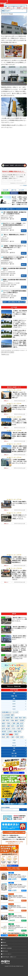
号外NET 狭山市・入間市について (9, 956)
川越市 (12, 737)
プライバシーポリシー (6, 954)
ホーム (3, 939)
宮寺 (2, 352)
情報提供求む (5, 945)
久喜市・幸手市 (5, 720)
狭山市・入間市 (5, 737)
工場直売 (12, 352)
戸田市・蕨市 (20, 728)
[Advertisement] (14, 371)
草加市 (8, 723)
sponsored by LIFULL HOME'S (14, 869)
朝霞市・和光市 (7, 734)
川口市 (13, 728)
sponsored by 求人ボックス (21, 208)
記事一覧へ (14, 190)
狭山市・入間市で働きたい (8, 209)
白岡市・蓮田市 (14, 720)
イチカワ (7, 354)
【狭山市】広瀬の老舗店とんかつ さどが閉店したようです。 (19, 503)
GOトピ (2, 7)
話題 (3, 354)
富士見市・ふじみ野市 (7, 731)
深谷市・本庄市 (19, 737)
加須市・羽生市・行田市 (20, 717)
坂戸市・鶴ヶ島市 (6, 728)
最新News (8, 7)
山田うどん (6, 352)
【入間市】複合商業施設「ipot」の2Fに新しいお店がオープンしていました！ (19, 461)
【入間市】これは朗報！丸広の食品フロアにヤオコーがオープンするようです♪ (19, 407)
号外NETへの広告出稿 (6, 948)
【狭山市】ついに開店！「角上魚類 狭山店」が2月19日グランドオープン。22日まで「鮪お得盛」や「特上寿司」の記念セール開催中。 (19, 648)
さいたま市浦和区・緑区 (7, 717)
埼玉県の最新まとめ (6, 712)
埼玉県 (11, 13)
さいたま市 (15, 712)
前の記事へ (6, 190)
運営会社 (4, 942)
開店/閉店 (19, 7)
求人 (14, 7)
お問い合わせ (5, 951)
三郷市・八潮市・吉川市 (17, 723)
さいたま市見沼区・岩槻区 (8, 715)
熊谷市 (3, 726)
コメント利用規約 (23, 185)
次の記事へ (22, 190)
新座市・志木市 (17, 731)
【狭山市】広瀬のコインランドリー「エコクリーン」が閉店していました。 (19, 516)
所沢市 (16, 734)
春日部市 (22, 720)
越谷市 (3, 723)
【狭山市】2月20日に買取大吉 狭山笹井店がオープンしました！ (19, 637)
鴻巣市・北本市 (10, 726)
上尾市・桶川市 (19, 726)
